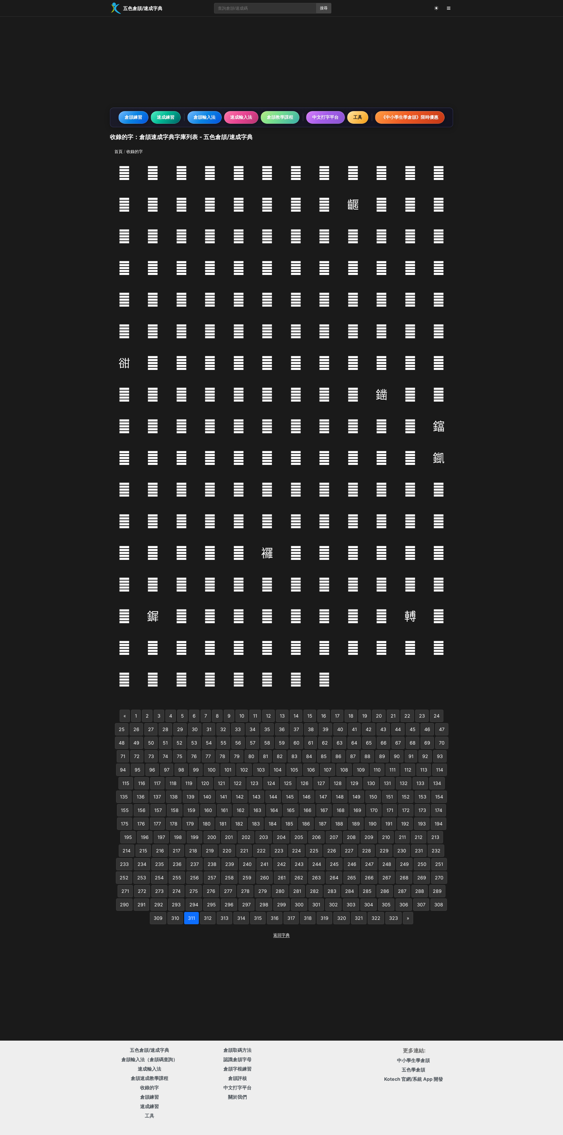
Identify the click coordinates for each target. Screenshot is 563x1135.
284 (349, 891)
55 (223, 743)
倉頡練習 (133, 117)
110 (377, 770)
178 (173, 824)
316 (275, 918)
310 (175, 918)
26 (136, 729)
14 (296, 716)
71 (123, 756)
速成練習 (165, 117)
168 (341, 810)
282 (314, 891)
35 (267, 729)
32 (223, 729)
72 (137, 756)
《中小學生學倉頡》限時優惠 (409, 117)
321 (359, 918)
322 (376, 918)
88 (367, 756)
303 (351, 905)
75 (179, 756)
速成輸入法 (241, 117)
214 (126, 851)
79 (237, 756)
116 (141, 783)
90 (397, 756)
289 (437, 891)
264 (334, 878)
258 (229, 878)
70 (442, 743)
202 (246, 837)
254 (159, 878)
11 (255, 716)
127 (321, 783)
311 (191, 918)
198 (178, 837)
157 (158, 810)
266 (369, 878)
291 (141, 905)
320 (341, 918)
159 (191, 810)
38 (311, 729)
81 (265, 756)
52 (179, 743)
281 (297, 891)
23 (422, 716)
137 (157, 797)
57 (252, 743)
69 (427, 743)
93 (440, 756)
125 (288, 783)
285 (367, 891)
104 (278, 770)
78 (222, 756)
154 (439, 797)
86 (338, 756)
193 (422, 824)
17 (337, 716)
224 (296, 851)
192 (405, 824)
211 (402, 837)
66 (383, 743)
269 (421, 878)
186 (306, 824)
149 (356, 797)
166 (307, 810)
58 (267, 743)
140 (207, 797)
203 (263, 837)
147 (323, 797)
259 (247, 878)
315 (258, 918)
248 (386, 864)
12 (268, 716)
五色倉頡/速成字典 (149, 1050)
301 (316, 905)
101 (227, 770)
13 (282, 716)
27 (151, 729)
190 (373, 824)
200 (211, 837)
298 (264, 905)
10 (241, 716)
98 (181, 770)
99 (196, 770)
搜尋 (324, 8)
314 (241, 918)
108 (344, 770)
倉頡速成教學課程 (149, 1078)
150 (373, 797)
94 (123, 770)
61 (310, 743)
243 (299, 864)
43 (383, 729)
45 (413, 729)
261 (282, 878)
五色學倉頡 (413, 1070)
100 (212, 770)
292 (158, 905)
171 (389, 810)
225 (314, 851)
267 (386, 878)
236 (177, 864)
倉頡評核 (237, 1078)
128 (338, 783)
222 (261, 851)
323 (393, 918)
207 (334, 837)
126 (304, 783)
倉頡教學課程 (280, 117)
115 (125, 783)
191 (388, 824)
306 (403, 905)
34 (252, 729)
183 (256, 824)
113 (423, 770)
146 (307, 797)
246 (351, 864)
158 (175, 810)
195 (128, 837)
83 (294, 756)
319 (324, 918)
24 (437, 716)
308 (438, 905)
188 (339, 824)
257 (212, 878)
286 (384, 891)
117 (157, 783)
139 (190, 797)
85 (324, 756)
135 (124, 797)
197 (161, 837)
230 (401, 851)
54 (209, 743)
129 (354, 783)
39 (325, 729)
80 (251, 756)
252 (124, 878)
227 (349, 851)
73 (151, 756)
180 (207, 824)
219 (210, 851)
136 (141, 797)
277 (228, 891)
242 (281, 864)
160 (208, 810)
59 (282, 743)
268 (404, 878)
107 (327, 770)
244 (316, 864)
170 (374, 810)
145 (290, 797)
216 (160, 851)
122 (238, 783)
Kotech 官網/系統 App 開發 (413, 1079)
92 (425, 756)
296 (229, 905)
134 (437, 783)
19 (364, 716)
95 (137, 770)
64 (354, 743)
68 (413, 743)
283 (332, 891)
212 (419, 837)
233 (124, 864)
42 (369, 729)
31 (208, 729)
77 (208, 756)
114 (439, 770)
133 (420, 783)
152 (406, 797)
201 (229, 837)
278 (245, 891)
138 (174, 797)
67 (398, 743)
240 (247, 864)
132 (404, 783)
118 (173, 783)
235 (159, 864)
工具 (357, 117)
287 (402, 891)
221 (244, 851)
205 (298, 837)
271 (125, 891)
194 (438, 824)
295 (211, 905)
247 (369, 864)
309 (158, 918)
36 (282, 729)
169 (357, 810)
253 (141, 878)
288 (419, 891)
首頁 (118, 151)
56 (238, 743)
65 (369, 743)
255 (176, 878)
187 (322, 824)
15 (309, 716)
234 (142, 864)
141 (223, 797)
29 (180, 729)
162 (241, 810)
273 (159, 891)
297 (246, 905)
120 (205, 783)
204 (281, 837)
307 (421, 905)
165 (291, 810)
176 (141, 824)
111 (392, 770)
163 (257, 810)
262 (298, 878)
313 (224, 918)
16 (323, 716)
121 (221, 783)
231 (419, 851)
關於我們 (237, 1097)
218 (193, 851)
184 (273, 824)
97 (166, 770)
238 (212, 864)
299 (281, 905)
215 (143, 851)
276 (211, 891)
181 (222, 824)
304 (368, 905)
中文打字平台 (325, 117)
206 (316, 837)
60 (296, 743)
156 (141, 810)
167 (324, 810)
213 (435, 837)
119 (188, 783)
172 (406, 810)
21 (393, 716)
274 (176, 891)
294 (193, 905)
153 (422, 797)
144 (273, 797)
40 (340, 729)
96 (152, 770)
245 (334, 864)
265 (351, 878)
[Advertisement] (281, 62)
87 (353, 756)
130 (371, 783)
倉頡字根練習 (237, 1069)
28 (165, 729)
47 (442, 729)
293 (176, 905)
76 (194, 756)
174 (438, 810)
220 (227, 851)
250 (422, 864)
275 (193, 891)
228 (366, 851)
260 (264, 878)
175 (124, 824)
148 (340, 797)
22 (407, 716)
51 (165, 743)
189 (356, 824)
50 (151, 743)
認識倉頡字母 (237, 1059)
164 (274, 810)
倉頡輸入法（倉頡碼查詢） (149, 1059)
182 (239, 824)
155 (125, 810)
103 (261, 770)
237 (194, 864)
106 (311, 770)
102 (244, 770)
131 (387, 783)
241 (264, 864)
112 (407, 770)
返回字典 (281, 934)
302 (333, 905)
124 (271, 783)
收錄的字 (149, 1087)
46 (427, 729)
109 (361, 770)
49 (136, 743)
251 (439, 864)
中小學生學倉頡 (413, 1060)
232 (436, 851)
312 (208, 918)
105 (294, 770)
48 (122, 743)
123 (254, 783)
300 (299, 905)
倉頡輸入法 (205, 117)
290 (124, 905)
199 (195, 837)
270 (439, 878)
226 (331, 851)
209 (368, 837)
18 (350, 716)
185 (289, 824)
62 (325, 743)
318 (308, 918)
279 (262, 891)
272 (142, 891)
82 (280, 756)
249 (404, 864)
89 (382, 756)
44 (398, 729)
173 (422, 810)
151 (389, 797)
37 (296, 729)
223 (278, 851)
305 (386, 905)
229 (384, 851)
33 (238, 729)
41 (354, 729)
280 (280, 891)
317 (291, 918)
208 (351, 837)
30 (195, 729)
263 (316, 878)
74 (165, 756)
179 (190, 824)
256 (194, 878)
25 (122, 729)
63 (339, 743)
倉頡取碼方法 (237, 1050)
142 (240, 797)
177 (157, 824)
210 (386, 837)
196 (145, 837)
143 (256, 797)
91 (410, 756)
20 (379, 716)
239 (229, 864)
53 (194, 743)
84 (309, 756)
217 (176, 851)
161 (224, 810)
